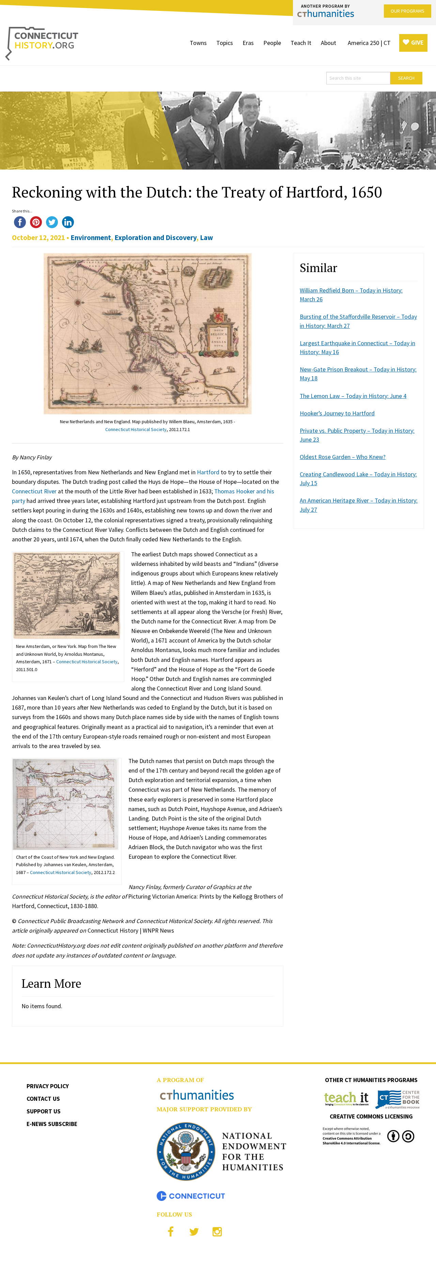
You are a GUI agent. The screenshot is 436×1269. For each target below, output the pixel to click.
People (272, 43)
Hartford (208, 472)
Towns (198, 43)
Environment (91, 237)
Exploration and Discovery (155, 237)
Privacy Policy (48, 1086)
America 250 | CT (369, 43)
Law (206, 237)
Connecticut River (34, 491)
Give (417, 42)
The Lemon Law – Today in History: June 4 (353, 396)
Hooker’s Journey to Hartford (337, 413)
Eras (248, 43)
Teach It (301, 43)
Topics (224, 43)
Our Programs (407, 11)
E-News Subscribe (52, 1124)
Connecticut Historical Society (136, 429)
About (328, 43)
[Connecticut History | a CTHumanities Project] (41, 43)
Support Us (44, 1111)
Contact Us (43, 1099)
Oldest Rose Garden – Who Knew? (343, 457)
